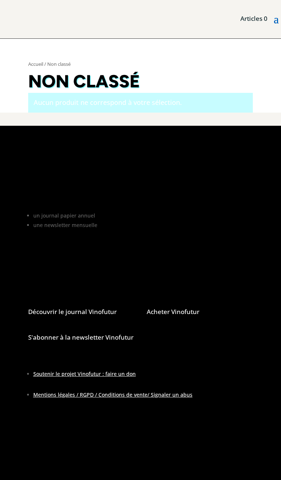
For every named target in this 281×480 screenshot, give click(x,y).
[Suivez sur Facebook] (34, 460)
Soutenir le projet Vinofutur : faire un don (84, 373)
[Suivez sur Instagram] (49, 460)
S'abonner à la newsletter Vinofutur (81, 337)
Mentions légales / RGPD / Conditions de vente (90, 394)
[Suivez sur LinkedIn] (63, 460)
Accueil (35, 64)
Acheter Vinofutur (173, 311)
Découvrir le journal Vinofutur (72, 311)
